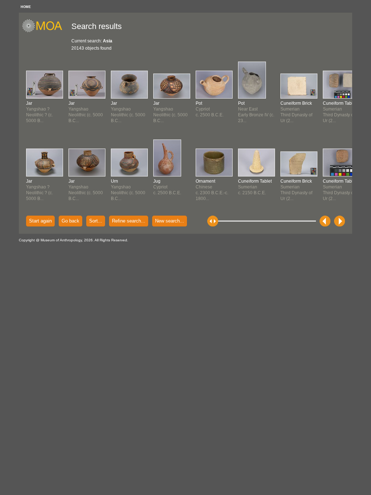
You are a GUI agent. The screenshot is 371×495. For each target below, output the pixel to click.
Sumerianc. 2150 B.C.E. (255, 187)
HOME (26, 7)
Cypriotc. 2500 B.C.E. (167, 187)
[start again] (44, 31)
